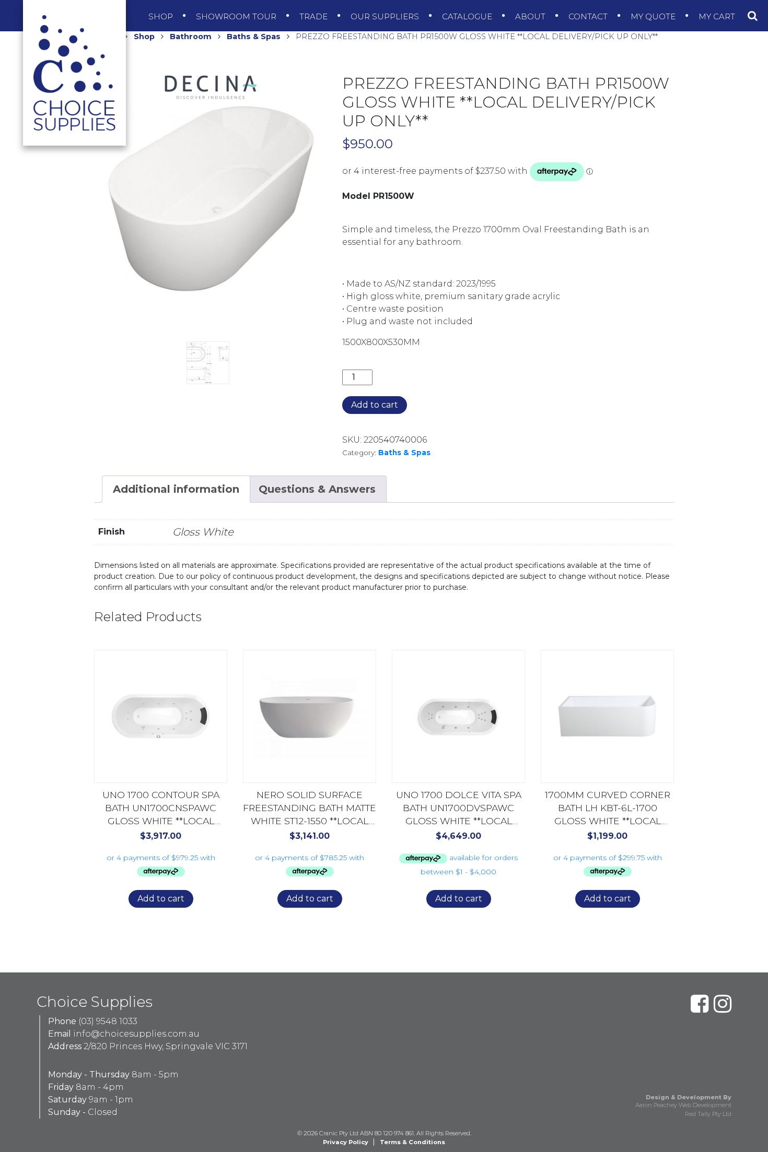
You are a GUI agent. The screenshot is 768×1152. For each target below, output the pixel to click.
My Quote (654, 16)
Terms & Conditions (412, 1142)
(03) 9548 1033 (107, 1021)
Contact (589, 16)
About (531, 16)
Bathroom (191, 36)
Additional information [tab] (176, 489)
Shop (161, 16)
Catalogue (468, 16)
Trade (314, 16)
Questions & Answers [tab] (317, 489)
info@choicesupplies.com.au (136, 1034)
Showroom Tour (237, 16)
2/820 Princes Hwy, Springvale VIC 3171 (166, 1046)
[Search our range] (753, 15)
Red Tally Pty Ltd (708, 1114)
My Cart (718, 16)
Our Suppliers (386, 16)
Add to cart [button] (160, 899)
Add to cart (374, 405)
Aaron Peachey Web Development (683, 1105)
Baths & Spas (254, 36)
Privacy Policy (345, 1142)
